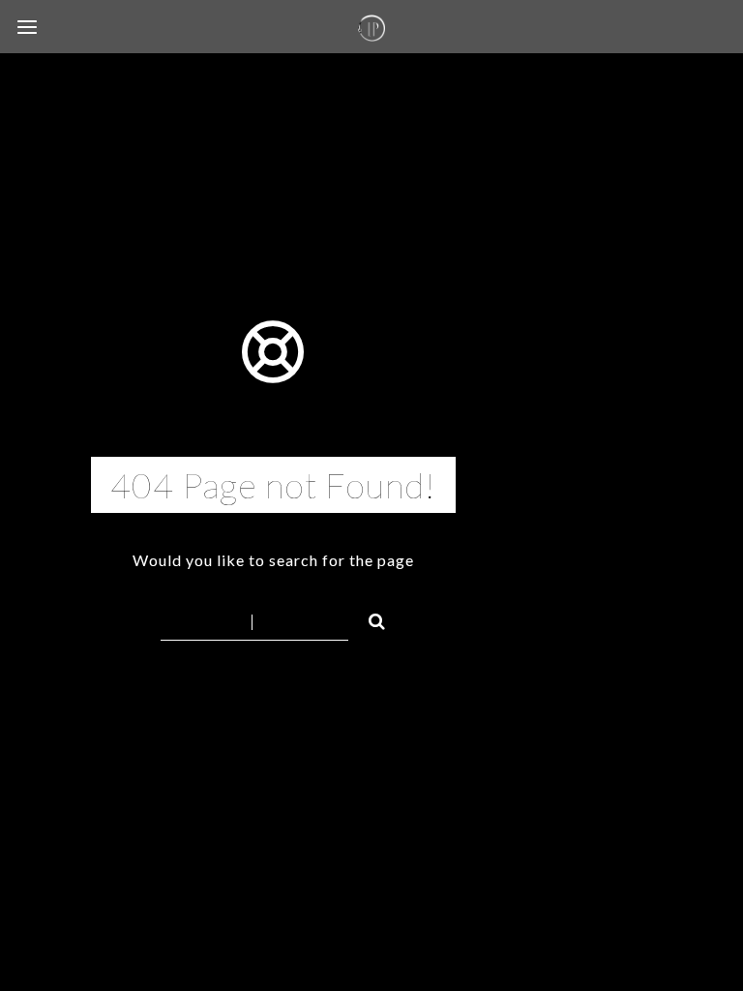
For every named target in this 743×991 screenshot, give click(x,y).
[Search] (368, 618)
